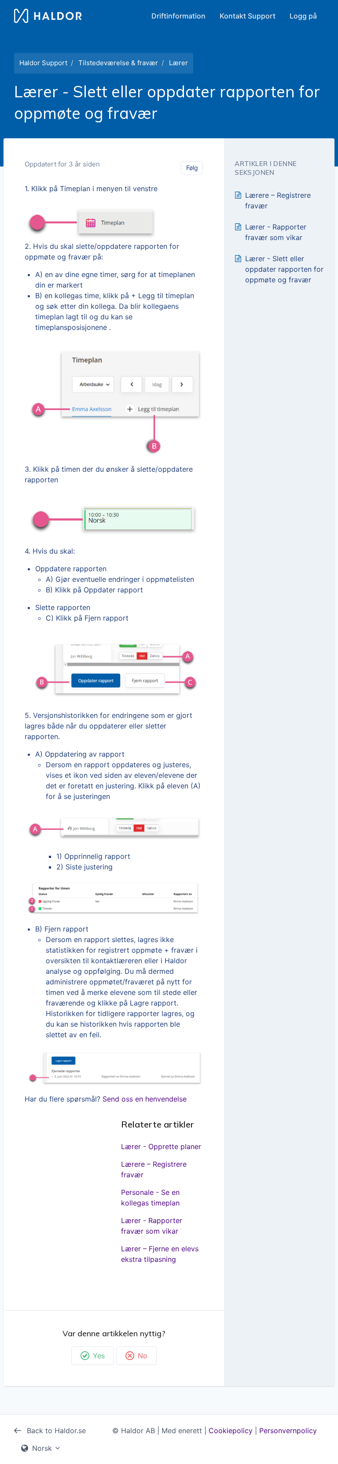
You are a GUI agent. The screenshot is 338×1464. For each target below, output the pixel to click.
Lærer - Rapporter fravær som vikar (151, 1225)
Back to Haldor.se (55, 1430)
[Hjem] (47, 16)
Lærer (178, 63)
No (142, 1355)
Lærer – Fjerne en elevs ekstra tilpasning (159, 1254)
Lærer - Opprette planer (161, 1146)
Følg (192, 167)
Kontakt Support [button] (248, 15)
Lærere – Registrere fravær (154, 1169)
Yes (99, 1355)
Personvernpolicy (288, 1430)
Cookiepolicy (231, 1430)
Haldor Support (43, 63)
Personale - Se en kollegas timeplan (150, 1197)
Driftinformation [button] (178, 15)
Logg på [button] (303, 15)
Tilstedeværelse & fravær (118, 63)
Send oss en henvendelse (145, 1098)
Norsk (42, 1448)
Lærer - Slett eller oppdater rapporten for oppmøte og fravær (284, 269)
